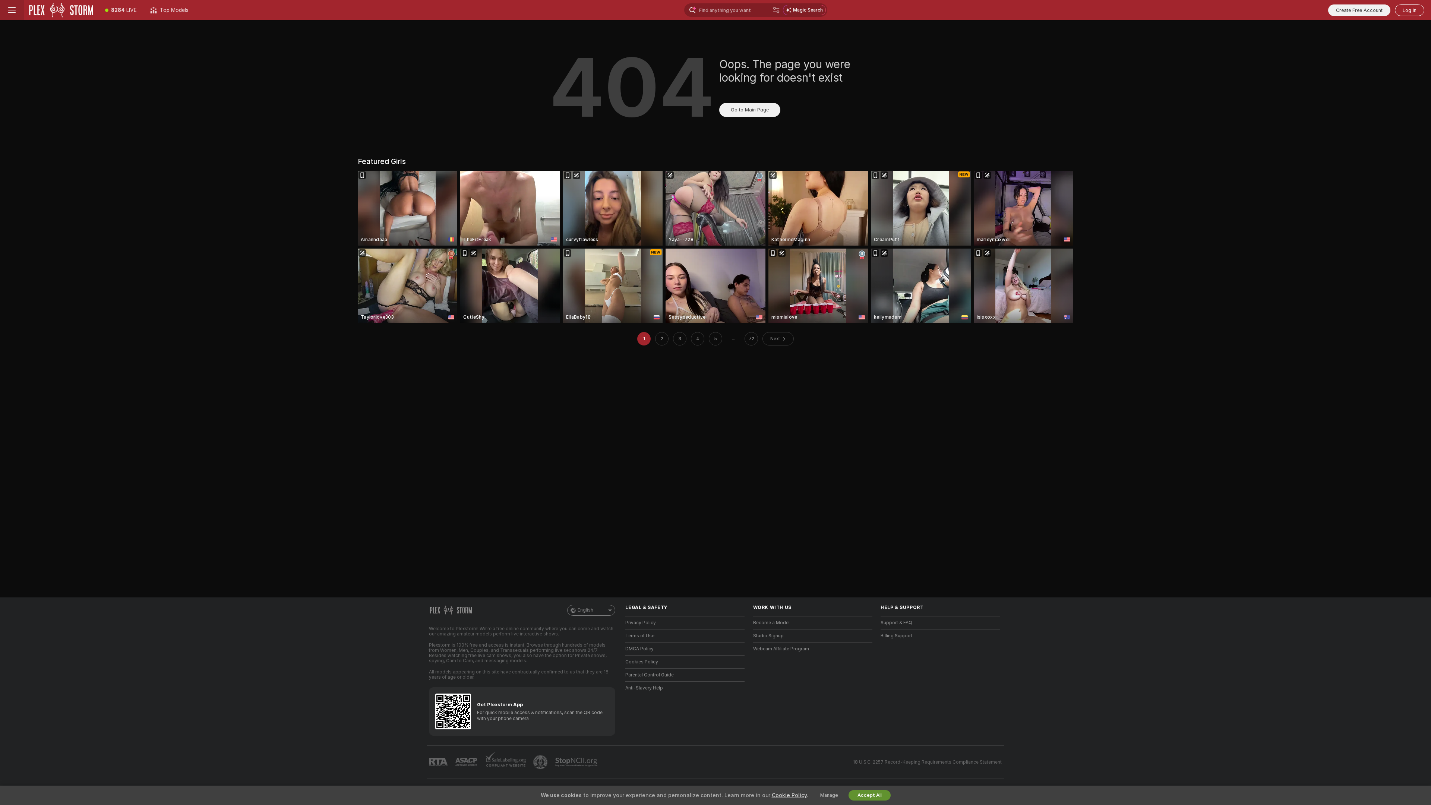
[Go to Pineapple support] (541, 762)
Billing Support (896, 635)
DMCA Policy (639, 648)
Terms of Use (639, 635)
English (585, 610)
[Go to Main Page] (61, 10)
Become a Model (771, 622)
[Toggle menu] (12, 10)
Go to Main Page (750, 110)
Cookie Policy (789, 795)
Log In (1409, 10)
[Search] (776, 10)
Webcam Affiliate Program (781, 648)
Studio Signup (768, 635)
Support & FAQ (896, 622)
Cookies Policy (641, 661)
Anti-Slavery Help (644, 688)
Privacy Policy (640, 622)
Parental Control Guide (649, 675)
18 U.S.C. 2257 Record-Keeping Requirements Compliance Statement (927, 762)
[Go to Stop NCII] (577, 762)
